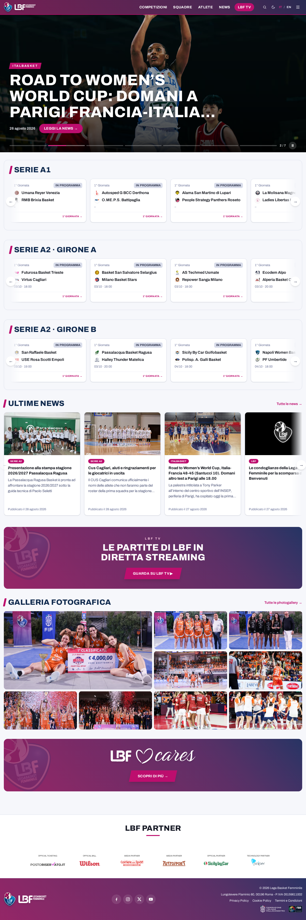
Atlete (205, 7)
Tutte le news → (289, 404)
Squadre (182, 7)
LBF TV (244, 7)
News (224, 7)
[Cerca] (264, 7)
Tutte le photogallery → (283, 603)
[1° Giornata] (106, 200)
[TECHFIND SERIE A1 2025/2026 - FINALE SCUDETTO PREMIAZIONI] (40, 710)
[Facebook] (116, 899)
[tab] (28, 145)
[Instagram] (128, 899)
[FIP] (273, 909)
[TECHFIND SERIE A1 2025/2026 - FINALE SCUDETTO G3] (190, 670)
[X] (139, 899)
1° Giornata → (50, 216)
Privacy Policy (239, 900)
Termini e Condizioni (288, 900)
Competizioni (153, 7)
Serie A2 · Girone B (55, 330)
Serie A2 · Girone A (55, 250)
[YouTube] (151, 899)
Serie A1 (32, 170)
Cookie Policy (261, 900)
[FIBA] (295, 909)
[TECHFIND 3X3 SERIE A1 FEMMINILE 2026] (78, 650)
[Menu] (298, 7)
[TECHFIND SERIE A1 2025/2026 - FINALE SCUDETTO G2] (190, 710)
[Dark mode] (273, 7)
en (289, 7)
